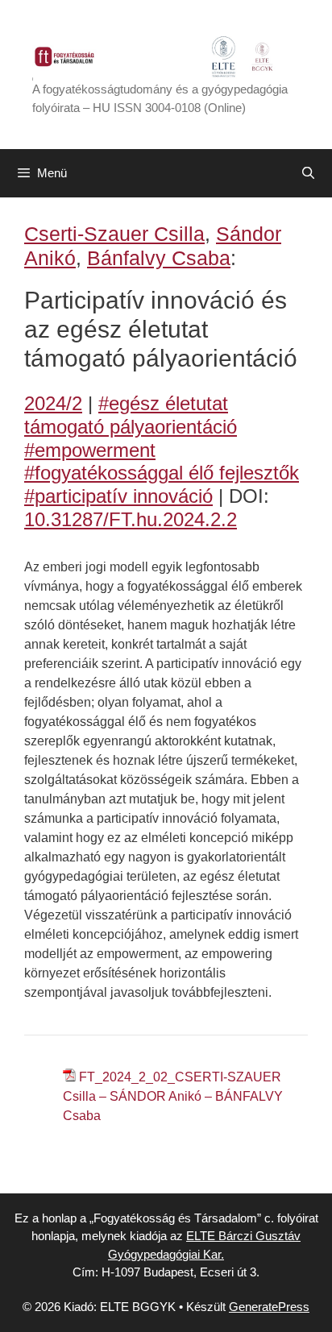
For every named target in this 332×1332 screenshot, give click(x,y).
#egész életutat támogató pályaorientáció (130, 415)
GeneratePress (269, 1306)
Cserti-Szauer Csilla (114, 233)
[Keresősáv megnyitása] (308, 173)
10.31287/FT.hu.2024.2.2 (130, 519)
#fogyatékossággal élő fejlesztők (161, 472)
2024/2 (53, 403)
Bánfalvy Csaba (158, 258)
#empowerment (90, 450)
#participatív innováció (118, 496)
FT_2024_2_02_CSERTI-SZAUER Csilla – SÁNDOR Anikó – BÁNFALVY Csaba (173, 1096)
